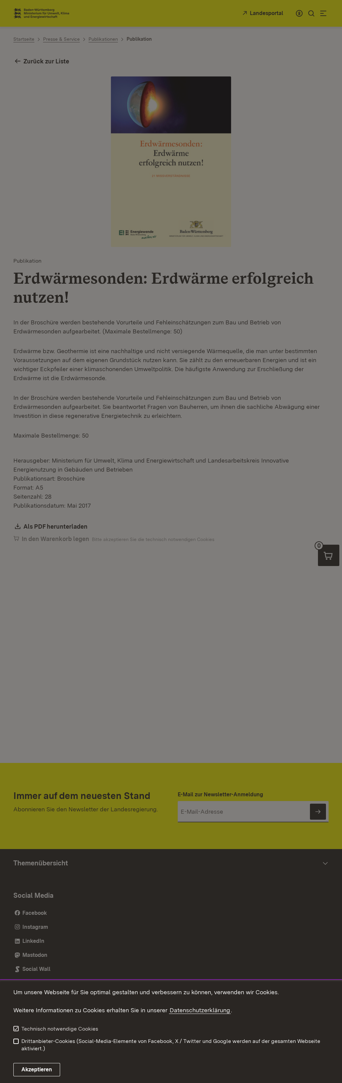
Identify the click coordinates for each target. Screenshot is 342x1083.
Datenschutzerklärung (200, 1010)
